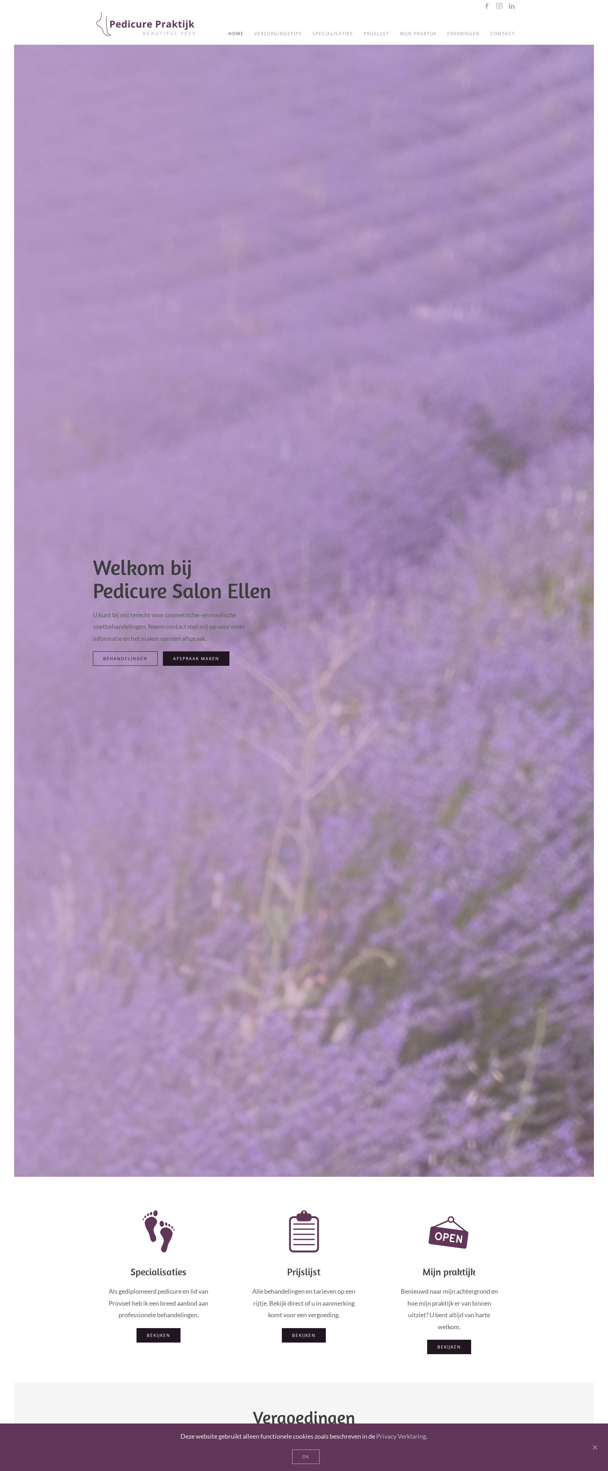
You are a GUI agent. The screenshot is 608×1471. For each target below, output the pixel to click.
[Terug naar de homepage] (145, 27)
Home (236, 34)
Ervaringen (463, 34)
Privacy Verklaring (401, 1436)
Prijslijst (377, 34)
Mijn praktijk (418, 34)
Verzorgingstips (278, 34)
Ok (305, 1457)
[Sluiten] (595, 1447)
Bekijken (158, 1335)
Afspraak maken (196, 659)
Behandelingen (125, 659)
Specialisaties (332, 34)
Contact (502, 34)
